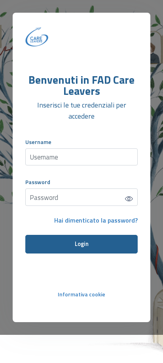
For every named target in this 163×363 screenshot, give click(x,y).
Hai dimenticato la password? (96, 220)
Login (82, 244)
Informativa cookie (81, 294)
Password (37, 182)
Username (38, 141)
